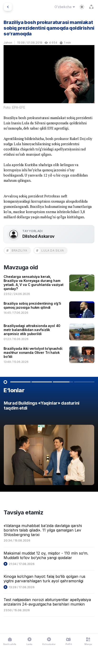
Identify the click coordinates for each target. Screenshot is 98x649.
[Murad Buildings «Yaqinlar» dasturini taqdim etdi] (49, 444)
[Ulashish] (91, 7)
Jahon (8, 42)
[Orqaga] (8, 7)
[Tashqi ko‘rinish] (82, 7)
